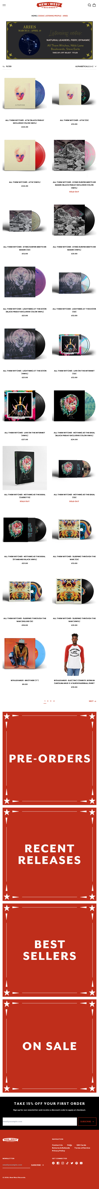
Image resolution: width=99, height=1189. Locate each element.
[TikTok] (67, 1163)
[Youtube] (81, 1163)
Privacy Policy (58, 1151)
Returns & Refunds (61, 1148)
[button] (89, 5)
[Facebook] (58, 1163)
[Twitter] (72, 1163)
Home (34, 16)
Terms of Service (82, 1148)
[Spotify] (76, 1163)
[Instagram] (62, 1163)
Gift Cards (81, 1145)
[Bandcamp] (53, 1163)
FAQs (69, 1145)
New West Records (17, 1177)
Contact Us (57, 1145)
